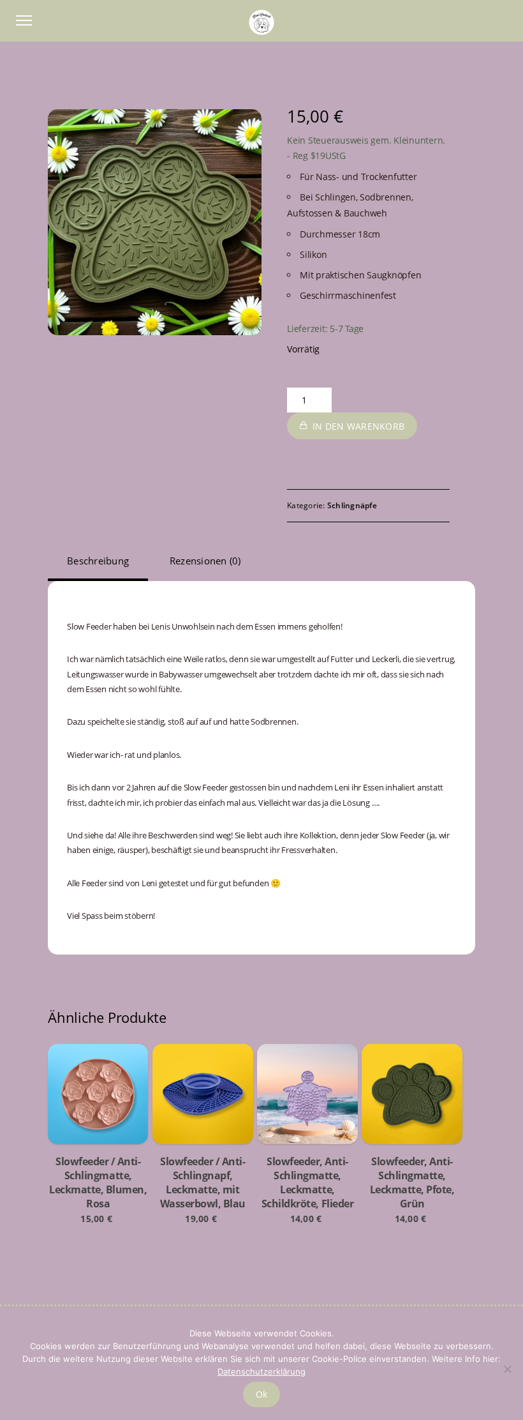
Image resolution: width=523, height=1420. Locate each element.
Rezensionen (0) (205, 560)
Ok (262, 1394)
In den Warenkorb (358, 426)
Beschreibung (98, 560)
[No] (507, 1369)
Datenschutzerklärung (261, 1371)
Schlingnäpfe (352, 505)
